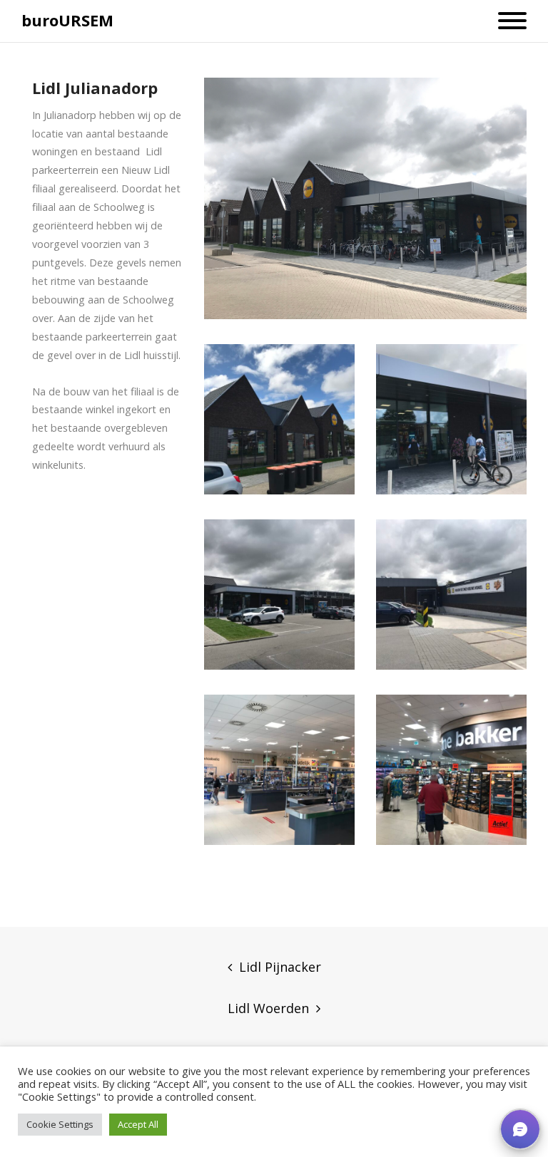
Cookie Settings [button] (59, 1124)
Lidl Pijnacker (280, 966)
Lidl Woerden (268, 1008)
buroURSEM (67, 20)
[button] (520, 1129)
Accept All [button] (138, 1124)
